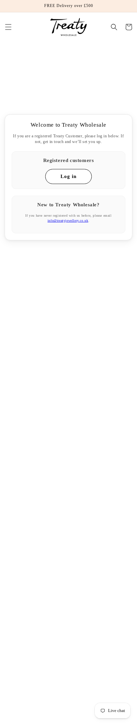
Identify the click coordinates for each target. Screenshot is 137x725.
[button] (8, 27)
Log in (68, 176)
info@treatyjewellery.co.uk (68, 220)
